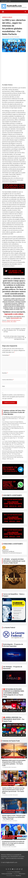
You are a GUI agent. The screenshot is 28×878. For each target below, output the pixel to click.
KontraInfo (17, 37)
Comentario (6, 355)
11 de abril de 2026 (6, 767)
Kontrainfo (17, 872)
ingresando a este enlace (13, 314)
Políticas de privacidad (7, 873)
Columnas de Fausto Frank (11, 741)
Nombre (5, 373)
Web (3, 386)
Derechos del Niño (6, 321)
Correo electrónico (8, 379)
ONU (12, 321)
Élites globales (20, 756)
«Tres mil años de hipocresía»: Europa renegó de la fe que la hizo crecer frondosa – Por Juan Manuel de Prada (13, 338)
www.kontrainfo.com (16, 318)
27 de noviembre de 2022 (8, 37)
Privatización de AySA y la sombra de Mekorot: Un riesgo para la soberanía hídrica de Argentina (13, 843)
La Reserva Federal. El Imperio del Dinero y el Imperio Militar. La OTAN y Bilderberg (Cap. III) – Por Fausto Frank (13, 428)
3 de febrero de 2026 (7, 820)
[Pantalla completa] (24, 710)
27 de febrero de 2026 (7, 795)
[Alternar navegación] (3, 11)
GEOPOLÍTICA (19, 782)
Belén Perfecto (16, 320)
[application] (14, 705)
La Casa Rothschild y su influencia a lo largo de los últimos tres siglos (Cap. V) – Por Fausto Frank (13, 438)
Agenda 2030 (10, 320)
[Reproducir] (4, 710)
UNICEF (14, 321)
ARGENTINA (5, 836)
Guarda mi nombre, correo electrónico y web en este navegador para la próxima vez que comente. (13, 396)
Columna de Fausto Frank (9, 756)
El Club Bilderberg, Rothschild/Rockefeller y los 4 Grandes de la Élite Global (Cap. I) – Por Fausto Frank (13, 418)
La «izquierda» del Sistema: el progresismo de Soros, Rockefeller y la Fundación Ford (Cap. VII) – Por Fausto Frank (13, 447)
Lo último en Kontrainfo (9, 784)
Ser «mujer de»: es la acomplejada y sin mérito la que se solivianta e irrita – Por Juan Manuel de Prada (14, 330)
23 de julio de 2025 (6, 846)
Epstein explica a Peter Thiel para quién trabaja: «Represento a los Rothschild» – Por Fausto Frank (13, 817)
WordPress (18, 875)
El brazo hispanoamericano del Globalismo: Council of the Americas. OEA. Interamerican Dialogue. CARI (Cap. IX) (12, 457)
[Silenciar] (21, 710)
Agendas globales (7, 17)
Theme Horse (22, 873)
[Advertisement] (14, 69)
